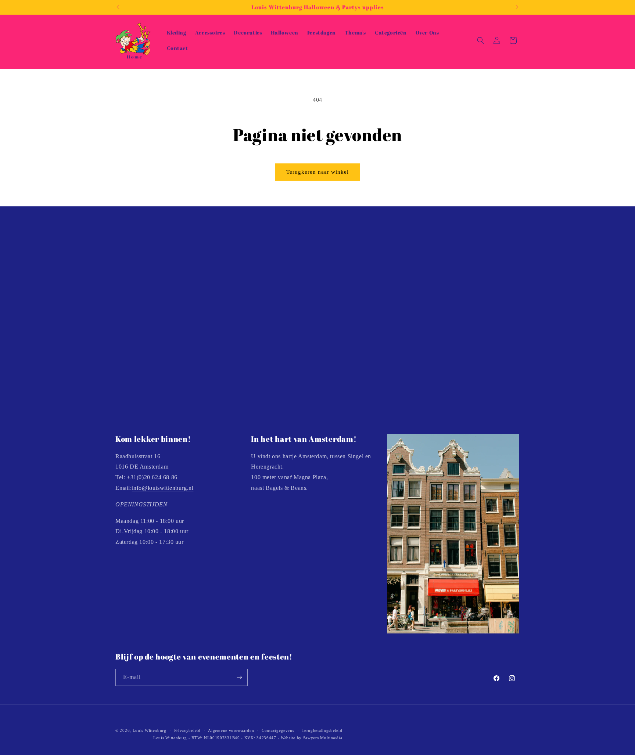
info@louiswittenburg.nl (163, 487)
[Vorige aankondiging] (118, 7)
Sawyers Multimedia (322, 738)
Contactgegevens (278, 730)
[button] (481, 40)
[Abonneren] (239, 677)
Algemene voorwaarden (231, 730)
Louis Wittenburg (149, 730)
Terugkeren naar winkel (317, 172)
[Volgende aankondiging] (517, 7)
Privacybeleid (187, 730)
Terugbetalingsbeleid (322, 730)
